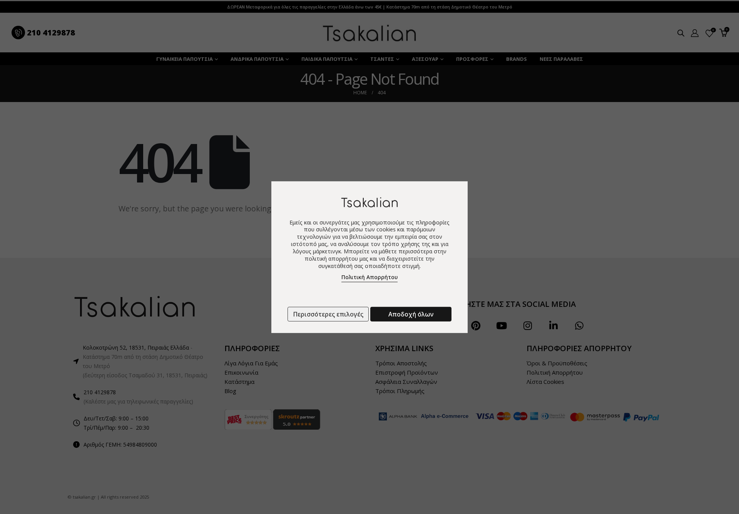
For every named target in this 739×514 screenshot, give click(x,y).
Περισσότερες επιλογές (328, 314)
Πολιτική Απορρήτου (369, 277)
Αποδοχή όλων (410, 314)
